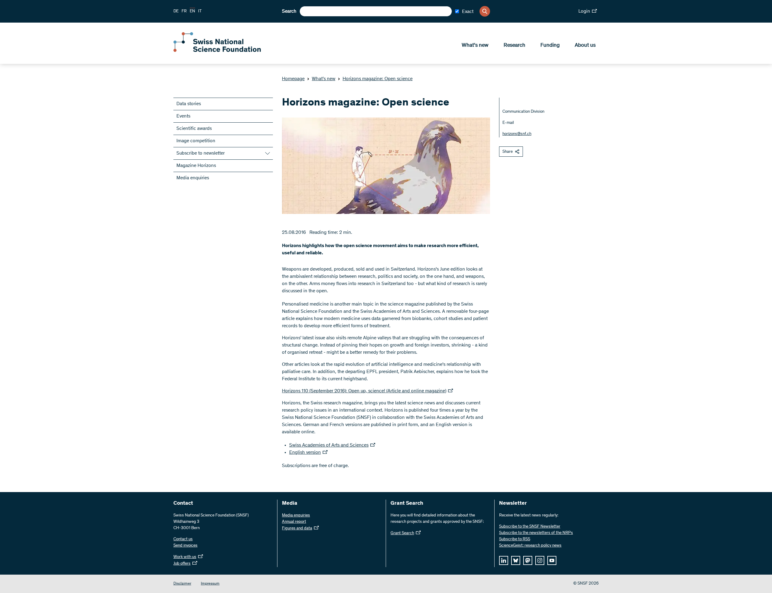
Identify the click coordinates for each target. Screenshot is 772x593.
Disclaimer (182, 584)
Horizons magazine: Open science (378, 79)
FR (184, 11)
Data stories (188, 104)
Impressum (210, 584)
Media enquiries (192, 178)
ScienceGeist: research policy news (530, 546)
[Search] (484, 11)
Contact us (183, 539)
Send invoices (185, 546)
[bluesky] (515, 560)
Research (514, 45)
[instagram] (539, 560)
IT (200, 11)
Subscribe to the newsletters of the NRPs (536, 533)
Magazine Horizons (196, 165)
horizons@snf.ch (516, 134)
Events (183, 116)
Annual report (294, 522)
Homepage (293, 79)
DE (176, 11)
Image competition (195, 141)
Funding (550, 45)
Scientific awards (194, 128)
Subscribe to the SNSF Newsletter (529, 527)
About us (585, 45)
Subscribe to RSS (514, 539)
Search (289, 11)
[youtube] (551, 560)
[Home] (217, 50)
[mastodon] (527, 560)
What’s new (475, 45)
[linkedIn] (503, 560)
